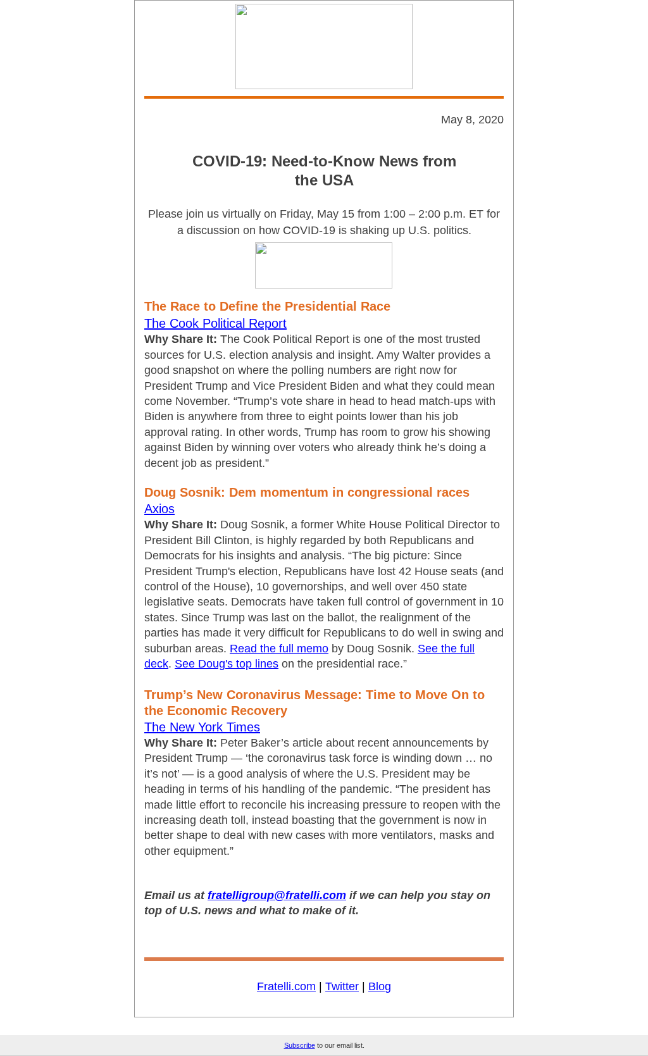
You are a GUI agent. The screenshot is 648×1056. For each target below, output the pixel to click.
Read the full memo (279, 648)
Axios (159, 509)
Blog (379, 986)
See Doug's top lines (226, 663)
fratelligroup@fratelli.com (277, 895)
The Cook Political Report (215, 323)
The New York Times (202, 727)
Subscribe (299, 1045)
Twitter (342, 986)
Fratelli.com (286, 986)
